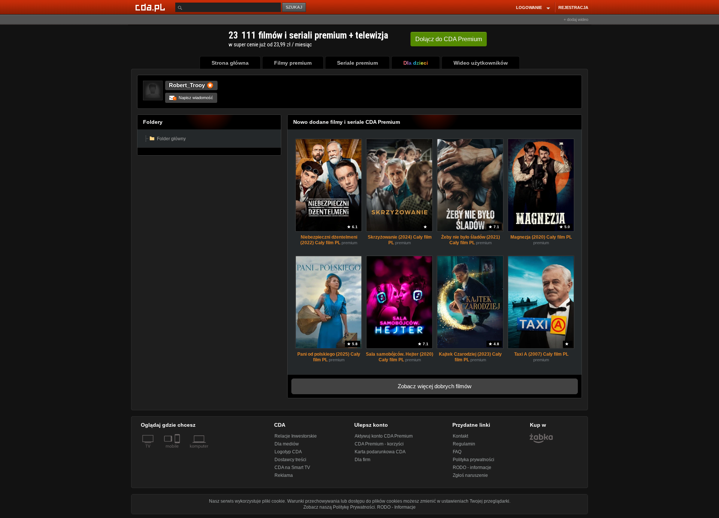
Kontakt (460, 436)
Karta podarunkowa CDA (380, 451)
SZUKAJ (294, 7)
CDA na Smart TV (292, 467)
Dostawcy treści (290, 459)
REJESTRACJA (573, 7)
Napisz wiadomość (193, 97)
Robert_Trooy (187, 85)
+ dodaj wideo (576, 19)
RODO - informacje (472, 467)
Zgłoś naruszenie (470, 475)
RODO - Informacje (396, 507)
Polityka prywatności (473, 459)
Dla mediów (286, 444)
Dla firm (362, 459)
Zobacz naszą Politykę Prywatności (339, 507)
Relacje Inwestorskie (295, 436)
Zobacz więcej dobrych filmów (434, 386)
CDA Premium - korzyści (379, 444)
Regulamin (464, 444)
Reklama (283, 475)
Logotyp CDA (288, 451)
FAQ (457, 451)
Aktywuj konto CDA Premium (384, 436)
